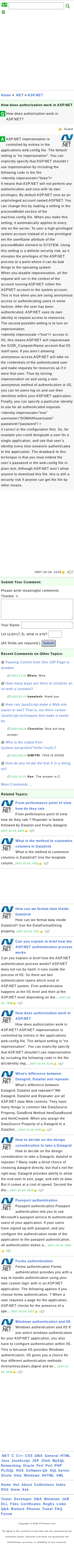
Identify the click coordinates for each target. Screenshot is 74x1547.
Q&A (5, 1509)
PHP (58, 1465)
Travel (47, 1509)
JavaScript (20, 1460)
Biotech (18, 1509)
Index (61, 1484)
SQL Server (60, 1470)
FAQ (58, 1509)
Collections (44, 1484)
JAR (65, 1499)
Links (61, 1504)
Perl (39, 1465)
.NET (19, 95)
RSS (20, 1470)
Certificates (31, 1504)
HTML (65, 1455)
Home (6, 95)
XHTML (48, 1475)
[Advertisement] (37, 53)
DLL (4, 1504)
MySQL (58, 1460)
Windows (32, 1475)
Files (14, 1504)
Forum (6, 1514)
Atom (15, 1489)
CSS (29, 1455)
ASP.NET (35, 95)
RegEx (48, 1504)
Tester (6, 1499)
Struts (6, 1475)
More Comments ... (16, 784)
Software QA (37, 1470)
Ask (25, 1489)
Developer (23, 1499)
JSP (35, 1460)
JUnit (45, 1460)
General (51, 1455)
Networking (11, 1465)
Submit (48, 643)
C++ (19, 1455)
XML (60, 1475)
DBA (39, 1455)
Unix (18, 1475)
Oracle (28, 1465)
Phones (33, 1509)
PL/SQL (7, 1470)
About (26, 1484)
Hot (16, 1484)
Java (5, 1460)
